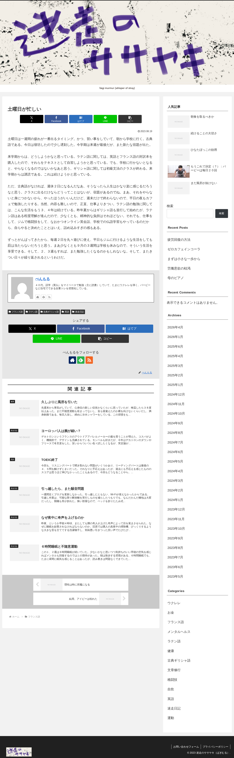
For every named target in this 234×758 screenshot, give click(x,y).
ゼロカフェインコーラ (183, 249)
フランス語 (17, 311)
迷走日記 (79, 311)
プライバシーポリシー (215, 746)
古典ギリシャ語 (51, 311)
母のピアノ (175, 278)
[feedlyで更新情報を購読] (43, 297)
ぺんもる (42, 279)
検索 (170, 206)
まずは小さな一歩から (183, 259)
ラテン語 (33, 311)
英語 (67, 311)
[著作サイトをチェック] (37, 297)
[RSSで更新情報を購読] (49, 297)
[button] (130, 119)
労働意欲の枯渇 (178, 268)
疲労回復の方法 (178, 240)
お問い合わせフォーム (186, 746)
